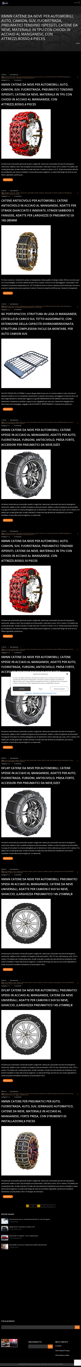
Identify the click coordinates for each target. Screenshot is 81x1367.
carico (27, 306)
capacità (22, 306)
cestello (31, 306)
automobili (25, 77)
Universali (20, 872)
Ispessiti (55, 77)
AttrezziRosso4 (13, 77)
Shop (8, 80)
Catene (36, 77)
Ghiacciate (48, 193)
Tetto (39, 307)
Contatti (58, 1346)
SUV (25, 78)
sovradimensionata (20, 307)
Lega (61, 306)
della (47, 306)
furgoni (55, 422)
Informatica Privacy (62, 1350)
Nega (40, 689)
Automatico (15, 1093)
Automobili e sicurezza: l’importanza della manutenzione (28, 1245)
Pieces (13, 78)
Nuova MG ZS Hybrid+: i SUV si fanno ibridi (23, 1236)
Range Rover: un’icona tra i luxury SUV (22, 1227)
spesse (22, 423)
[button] (67, 674)
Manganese (66, 77)
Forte (43, 422)
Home (78, 43)
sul (34, 307)
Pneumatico (4, 872)
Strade (17, 194)
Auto (19, 77)
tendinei (29, 78)
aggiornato (7, 306)
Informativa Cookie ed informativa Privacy (45, 693)
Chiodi (40, 77)
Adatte (18, 193)
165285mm (7, 193)
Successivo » (50, 1206)
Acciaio (6, 77)
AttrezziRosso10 (13, 533)
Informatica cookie (62, 1355)
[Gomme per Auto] (6, 3)
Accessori (7, 422)
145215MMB (7, 871)
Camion (31, 77)
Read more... (8, 180)
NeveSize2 (4, 650)
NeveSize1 (4, 423)
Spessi (11, 872)
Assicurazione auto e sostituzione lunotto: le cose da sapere (29, 1219)
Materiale (4, 78)
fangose (41, 193)
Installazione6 (42, 1093)
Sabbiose (12, 194)
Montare (3, 307)
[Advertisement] (16, 1285)
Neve (9, 78)
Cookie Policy (28, 693)
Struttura (29, 307)
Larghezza (51, 871)
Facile (58, 306)
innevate (54, 193)
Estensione (52, 306)
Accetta (21, 689)
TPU (33, 78)
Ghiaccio (40, 871)
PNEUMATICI (19, 78)
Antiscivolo (23, 193)
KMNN (61, 77)
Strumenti (22, 1095)
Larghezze (61, 193)
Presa (18, 423)
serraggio (16, 1095)
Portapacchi (10, 307)
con (44, 77)
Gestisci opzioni (59, 689)
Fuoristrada (49, 77)
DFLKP (44, 760)
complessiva (38, 306)
